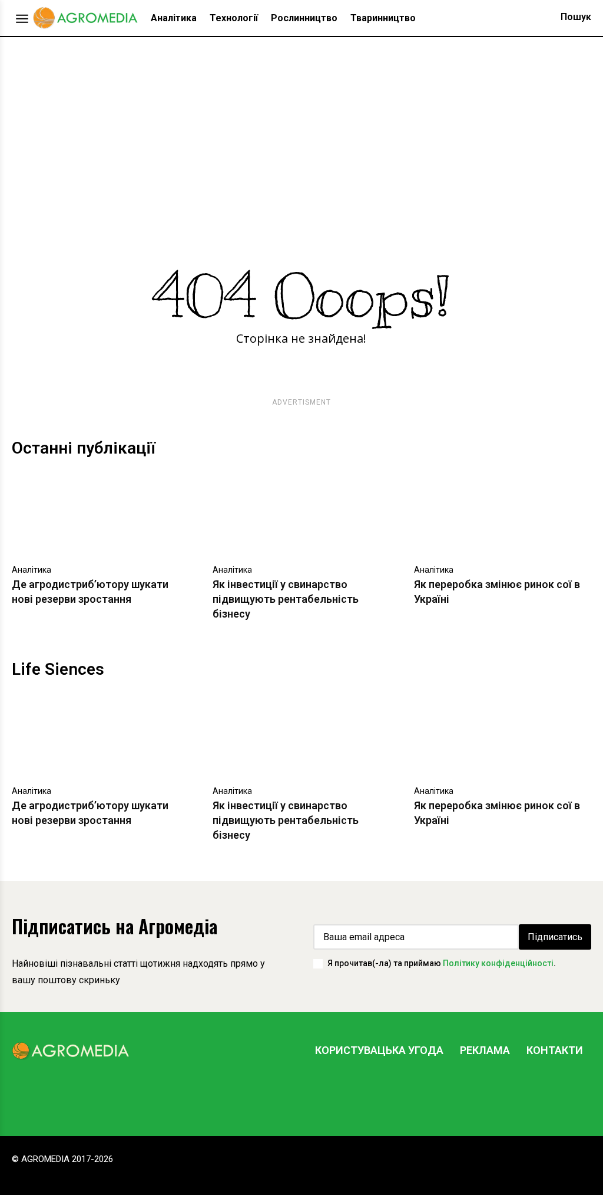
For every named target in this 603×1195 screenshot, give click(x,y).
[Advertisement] (301, 125)
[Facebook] (470, 1094)
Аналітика (31, 570)
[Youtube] (576, 1094)
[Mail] (506, 1094)
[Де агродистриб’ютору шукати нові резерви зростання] (100, 513)
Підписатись (555, 937)
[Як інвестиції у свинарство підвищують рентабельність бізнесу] (301, 513)
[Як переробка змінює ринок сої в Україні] (502, 513)
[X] (541, 1094)
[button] (564, 17)
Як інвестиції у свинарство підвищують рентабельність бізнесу (286, 599)
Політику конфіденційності (498, 963)
